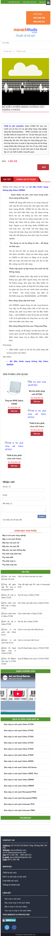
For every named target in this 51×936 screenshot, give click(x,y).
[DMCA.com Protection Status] (9, 921)
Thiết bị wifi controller (14, 126)
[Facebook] (14, 927)
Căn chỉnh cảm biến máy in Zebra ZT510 (33, 603)
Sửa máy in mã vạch (29, 2)
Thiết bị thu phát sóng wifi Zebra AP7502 (14, 456)
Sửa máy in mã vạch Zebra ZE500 (18, 761)
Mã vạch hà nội (44, 6)
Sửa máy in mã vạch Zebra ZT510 (18, 743)
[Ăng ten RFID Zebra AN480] (14, 388)
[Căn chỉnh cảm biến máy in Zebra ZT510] (8, 606)
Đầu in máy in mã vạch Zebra (16, 907)
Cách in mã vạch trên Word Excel (30, 629)
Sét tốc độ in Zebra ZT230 (28, 622)
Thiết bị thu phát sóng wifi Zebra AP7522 (36, 424)
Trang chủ (7, 51)
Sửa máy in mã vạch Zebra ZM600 (19, 786)
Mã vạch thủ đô (44, 2)
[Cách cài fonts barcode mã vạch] (8, 577)
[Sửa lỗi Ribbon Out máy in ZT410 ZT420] (8, 661)
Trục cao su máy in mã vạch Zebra (18, 911)
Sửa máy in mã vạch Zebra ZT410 (18, 730)
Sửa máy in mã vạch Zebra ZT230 (18, 724)
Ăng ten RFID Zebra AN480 (14, 401)
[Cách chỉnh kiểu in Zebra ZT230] (8, 615)
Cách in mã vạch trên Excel (28, 640)
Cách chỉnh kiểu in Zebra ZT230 (30, 614)
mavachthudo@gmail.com (20, 857)
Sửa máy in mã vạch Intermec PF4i (19, 804)
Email (5, 495)
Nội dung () (7, 503)
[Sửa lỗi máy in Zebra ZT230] (8, 596)
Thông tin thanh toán (11, 885)
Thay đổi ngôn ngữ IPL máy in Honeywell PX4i (34, 585)
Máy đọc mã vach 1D (10, 543)
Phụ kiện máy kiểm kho (11, 554)
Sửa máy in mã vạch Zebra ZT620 (18, 755)
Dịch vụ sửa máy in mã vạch (14, 876)
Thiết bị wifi (20, 51)
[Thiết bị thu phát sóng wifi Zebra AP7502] (14, 446)
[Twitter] (7, 927)
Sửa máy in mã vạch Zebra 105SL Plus (21, 773)
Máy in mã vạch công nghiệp (14, 535)
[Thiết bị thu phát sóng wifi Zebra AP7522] (37, 414)
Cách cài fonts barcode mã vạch (30, 576)
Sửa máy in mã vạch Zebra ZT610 (18, 749)
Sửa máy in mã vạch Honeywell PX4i (20, 792)
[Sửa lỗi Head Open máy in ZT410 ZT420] (8, 651)
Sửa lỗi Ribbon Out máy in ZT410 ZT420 (33, 659)
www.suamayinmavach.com (14, 852)
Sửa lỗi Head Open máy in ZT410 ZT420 (33, 648)
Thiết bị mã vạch (9, 872)
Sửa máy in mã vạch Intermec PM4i (19, 810)
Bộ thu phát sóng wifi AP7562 (37, 392)
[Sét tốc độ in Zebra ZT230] (8, 623)
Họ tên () (6, 487)
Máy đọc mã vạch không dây (14, 550)
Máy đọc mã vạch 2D (10, 546)
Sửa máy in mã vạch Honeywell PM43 (20, 798)
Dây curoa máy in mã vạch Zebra (17, 903)
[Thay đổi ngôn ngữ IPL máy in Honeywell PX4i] (8, 587)
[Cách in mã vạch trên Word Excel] (8, 632)
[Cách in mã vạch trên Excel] (8, 641)
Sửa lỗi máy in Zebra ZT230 (28, 595)
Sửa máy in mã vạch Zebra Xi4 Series (20, 767)
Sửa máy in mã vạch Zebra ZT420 (18, 737)
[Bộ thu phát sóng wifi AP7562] (37, 383)
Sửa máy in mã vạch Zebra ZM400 (19, 780)
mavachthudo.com (18, 850)
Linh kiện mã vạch (14, 2)
